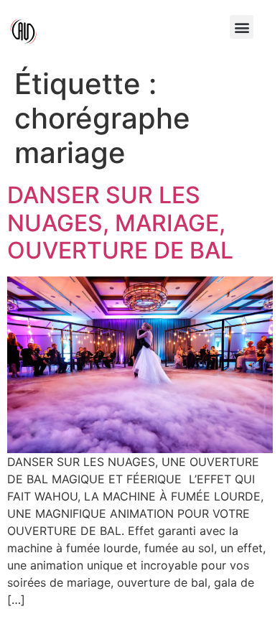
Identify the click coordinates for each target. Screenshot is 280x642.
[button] (241, 27)
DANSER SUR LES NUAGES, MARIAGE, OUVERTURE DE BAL (120, 222)
